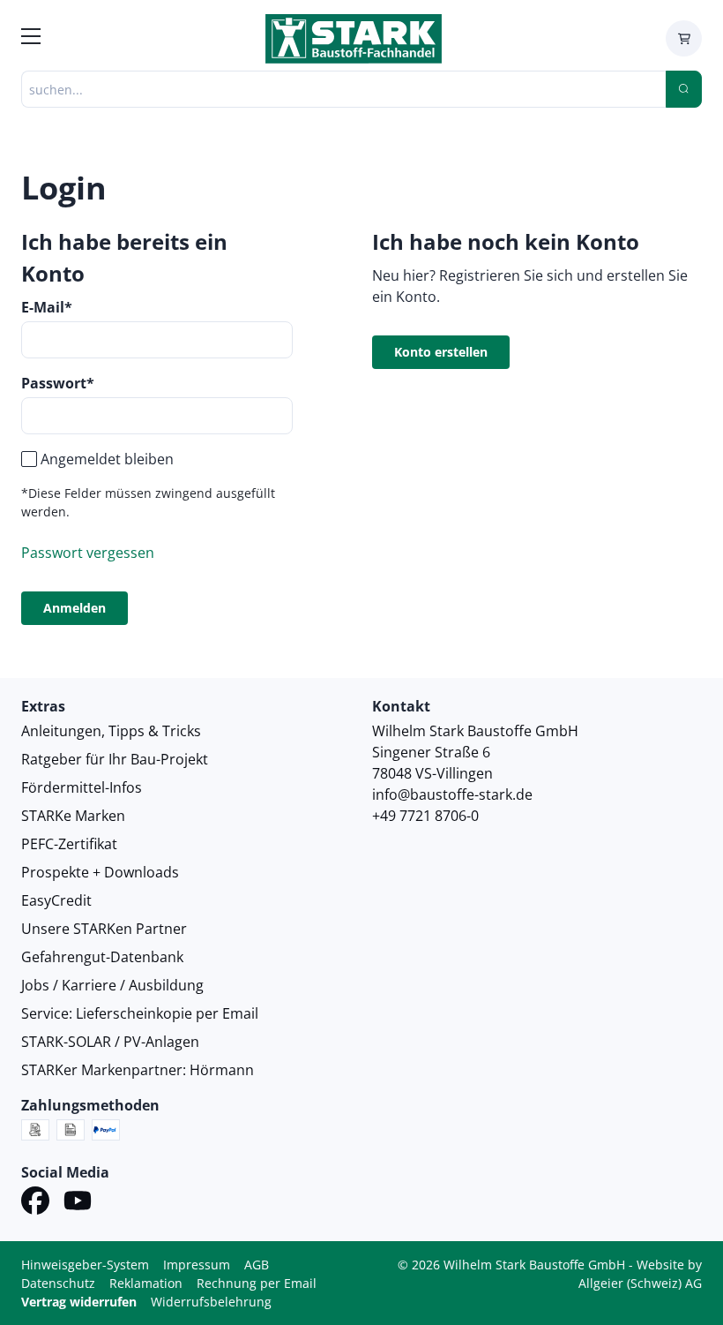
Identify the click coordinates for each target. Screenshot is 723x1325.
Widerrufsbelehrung (211, 1301)
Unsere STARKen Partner (104, 928)
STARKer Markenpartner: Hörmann (137, 1070)
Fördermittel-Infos (81, 787)
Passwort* (57, 383)
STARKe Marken (73, 815)
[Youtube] (77, 1203)
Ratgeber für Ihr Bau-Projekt (114, 759)
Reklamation (146, 1283)
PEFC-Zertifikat (69, 844)
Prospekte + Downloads (100, 872)
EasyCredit (56, 900)
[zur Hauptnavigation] (31, 38)
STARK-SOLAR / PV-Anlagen (110, 1041)
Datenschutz (58, 1283)
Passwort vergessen (87, 552)
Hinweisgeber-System (85, 1264)
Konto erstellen (441, 351)
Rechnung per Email (257, 1283)
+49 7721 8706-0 (425, 815)
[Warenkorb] (684, 38)
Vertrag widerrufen (79, 1301)
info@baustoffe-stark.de (452, 794)
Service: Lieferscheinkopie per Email (139, 1013)
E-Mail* (46, 307)
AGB (256, 1264)
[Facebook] (35, 1203)
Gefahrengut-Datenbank (102, 957)
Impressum (196, 1264)
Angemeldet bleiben (107, 459)
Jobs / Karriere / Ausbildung (112, 985)
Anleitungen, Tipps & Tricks (111, 731)
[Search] (684, 89)
